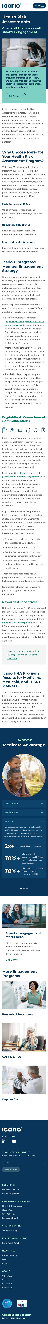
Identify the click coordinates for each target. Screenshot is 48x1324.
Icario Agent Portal (10, 1243)
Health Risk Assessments (13, 1206)
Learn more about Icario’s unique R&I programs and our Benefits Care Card (23, 655)
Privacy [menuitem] (5, 1318)
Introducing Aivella (10, 1193)
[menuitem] (3, 1141)
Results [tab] (9, 821)
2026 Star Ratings (10, 1230)
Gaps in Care (7, 1210)
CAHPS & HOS (8, 1214)
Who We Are (8, 1276)
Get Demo (13, 96)
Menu (37, 5)
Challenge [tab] (11, 803)
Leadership (7, 1283)
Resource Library (9, 1255)
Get (12, 959)
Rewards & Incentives (11, 1218)
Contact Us (7, 1287)
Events (5, 1263)
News (4, 1259)
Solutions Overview (10, 1189)
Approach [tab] (11, 812)
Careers (5, 1279)
